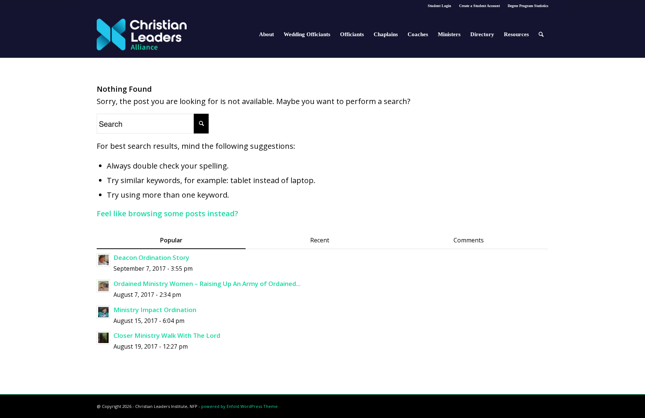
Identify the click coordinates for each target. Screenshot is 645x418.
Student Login (439, 6)
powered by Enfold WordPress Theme (239, 406)
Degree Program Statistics (528, 6)
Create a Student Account (479, 6)
